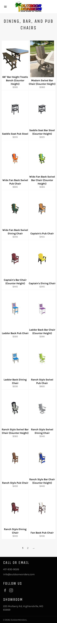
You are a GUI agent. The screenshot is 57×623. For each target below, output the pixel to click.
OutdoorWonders (19, 620)
